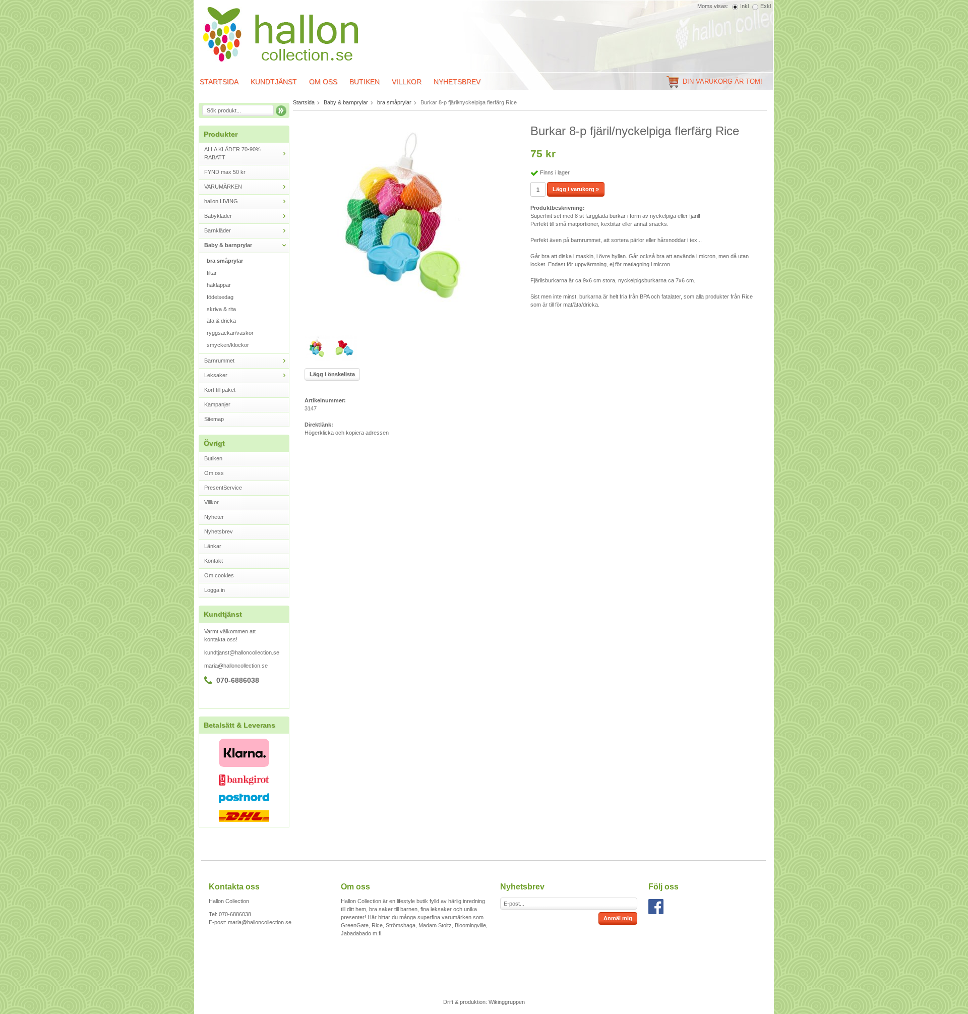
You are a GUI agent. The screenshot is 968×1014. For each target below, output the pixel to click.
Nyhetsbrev (457, 82)
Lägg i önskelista (332, 374)
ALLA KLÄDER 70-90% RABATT (232, 153)
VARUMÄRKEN (223, 187)
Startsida (219, 82)
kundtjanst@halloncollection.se (241, 652)
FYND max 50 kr (225, 172)
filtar (212, 273)
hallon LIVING (221, 201)
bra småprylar (225, 261)
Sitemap (214, 419)
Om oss (323, 82)
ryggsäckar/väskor (230, 333)
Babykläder (218, 216)
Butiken (364, 82)
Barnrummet (219, 360)
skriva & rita (221, 309)
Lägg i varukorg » (576, 189)
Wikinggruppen (507, 1002)
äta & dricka (221, 321)
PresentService (223, 488)
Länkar (212, 546)
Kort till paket (219, 390)
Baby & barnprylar (228, 245)
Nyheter (214, 517)
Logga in (214, 590)
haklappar (219, 285)
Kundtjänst (274, 82)
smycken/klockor (228, 345)
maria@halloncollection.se (236, 666)
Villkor (406, 82)
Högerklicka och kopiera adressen (347, 433)
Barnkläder (217, 230)
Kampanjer (217, 404)
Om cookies (219, 575)
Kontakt (213, 561)
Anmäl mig (617, 918)
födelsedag (220, 297)
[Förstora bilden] (406, 224)
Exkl (765, 6)
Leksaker (215, 375)
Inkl (744, 6)
